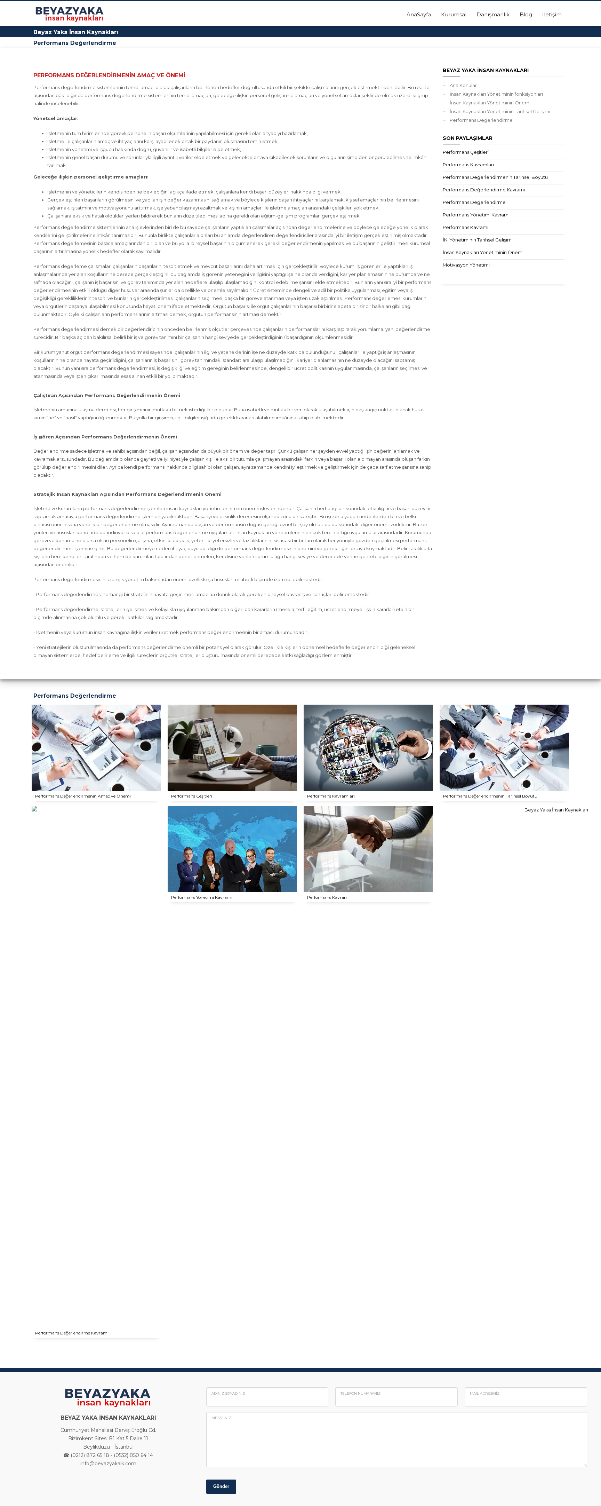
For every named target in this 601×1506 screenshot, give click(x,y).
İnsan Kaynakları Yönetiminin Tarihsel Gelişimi (500, 111)
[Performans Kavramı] (368, 849)
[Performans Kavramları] (368, 747)
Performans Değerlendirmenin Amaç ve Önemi (83, 796)
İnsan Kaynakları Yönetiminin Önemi (490, 102)
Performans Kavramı (465, 227)
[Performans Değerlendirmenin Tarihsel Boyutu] (504, 747)
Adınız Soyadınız (228, 1393)
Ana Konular (463, 85)
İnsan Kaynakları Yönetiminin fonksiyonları (496, 94)
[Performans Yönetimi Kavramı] (232, 849)
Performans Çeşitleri (466, 152)
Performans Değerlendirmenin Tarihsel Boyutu (495, 177)
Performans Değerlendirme (481, 120)
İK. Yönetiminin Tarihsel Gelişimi (478, 240)
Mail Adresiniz (484, 1393)
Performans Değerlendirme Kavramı (484, 189)
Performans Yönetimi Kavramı (476, 214)
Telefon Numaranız (360, 1393)
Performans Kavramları (468, 164)
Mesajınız (221, 1418)
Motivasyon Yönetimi (466, 265)
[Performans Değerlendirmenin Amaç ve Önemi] (96, 747)
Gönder (221, 1486)
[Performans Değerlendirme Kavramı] (553, 1067)
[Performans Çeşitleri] (232, 747)
